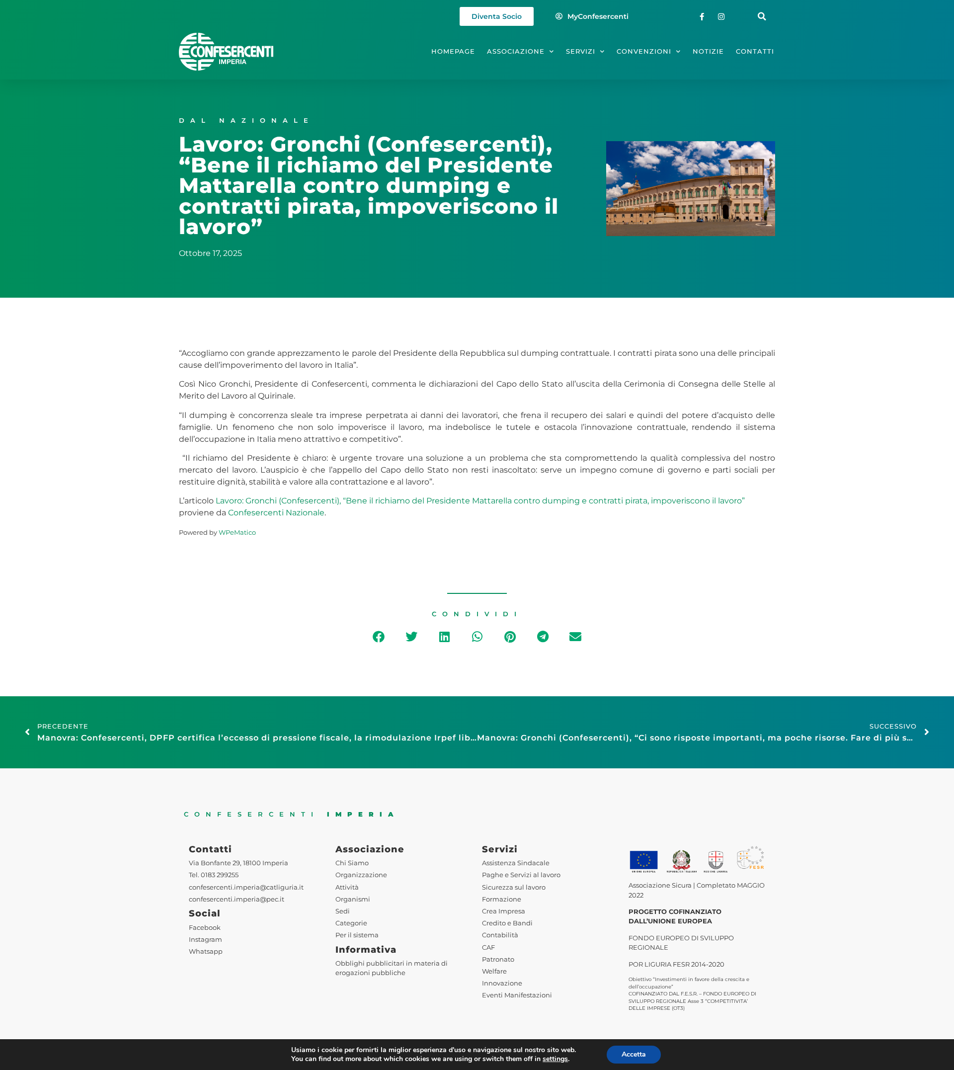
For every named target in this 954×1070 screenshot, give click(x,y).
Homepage (453, 51)
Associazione (516, 51)
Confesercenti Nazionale (276, 512)
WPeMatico (237, 532)
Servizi (580, 51)
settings (555, 1059)
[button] (762, 16)
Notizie (708, 51)
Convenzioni (644, 51)
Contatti (755, 51)
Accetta (634, 1054)
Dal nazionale (246, 120)
